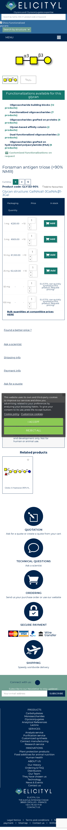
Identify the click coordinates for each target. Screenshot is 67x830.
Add (52, 223)
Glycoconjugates (34, 719)
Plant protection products (34, 751)
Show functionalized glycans (12, 24)
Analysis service (34, 732)
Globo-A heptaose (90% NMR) (18, 488)
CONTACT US (33, 807)
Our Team (34, 773)
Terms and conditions (37, 820)
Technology (34, 779)
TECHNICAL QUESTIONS (33, 561)
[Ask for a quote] (5, 378)
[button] (5, 475)
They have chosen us (34, 776)
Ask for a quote (13, 383)
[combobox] (28, 17)
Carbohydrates (34, 713)
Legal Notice (14, 820)
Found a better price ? (18, 330)
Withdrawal (55, 823)
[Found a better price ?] (5, 324)
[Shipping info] (5, 351)
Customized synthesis (34, 738)
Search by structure (17, 30)
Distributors (34, 770)
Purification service (34, 735)
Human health (34, 757)
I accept (33, 421)
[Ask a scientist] (5, 338)
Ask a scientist (13, 344)
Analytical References (34, 722)
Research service (34, 744)
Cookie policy (11, 414)
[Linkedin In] (37, 682)
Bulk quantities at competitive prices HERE (30, 313)
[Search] (63, 17)
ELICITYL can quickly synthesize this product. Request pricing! (50, 286)
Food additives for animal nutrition (34, 754)
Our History (34, 764)
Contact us (34, 785)
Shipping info (12, 357)
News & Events (34, 782)
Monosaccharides (34, 716)
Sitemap (23, 823)
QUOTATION (33, 529)
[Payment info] (5, 364)
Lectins (34, 724)
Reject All (33, 430)
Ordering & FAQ (34, 767)
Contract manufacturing (34, 741)
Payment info (12, 370)
